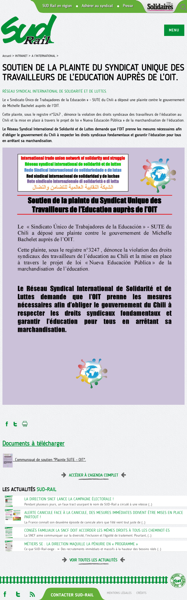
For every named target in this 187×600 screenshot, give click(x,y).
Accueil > (8, 56)
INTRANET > (22, 56)
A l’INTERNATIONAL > (45, 56)
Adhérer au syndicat (97, 6)
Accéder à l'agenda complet (93, 475)
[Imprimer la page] (24, 422)
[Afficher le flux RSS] (32, 593)
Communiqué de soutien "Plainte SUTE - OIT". (49, 459)
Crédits (141, 593)
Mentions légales (119, 593)
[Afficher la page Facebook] (4, 593)
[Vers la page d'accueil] (29, 30)
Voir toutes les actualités (93, 560)
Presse (128, 6)
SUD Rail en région (57, 6)
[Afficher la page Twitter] (18, 593)
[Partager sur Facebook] (6, 422)
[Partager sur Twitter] (15, 422)
